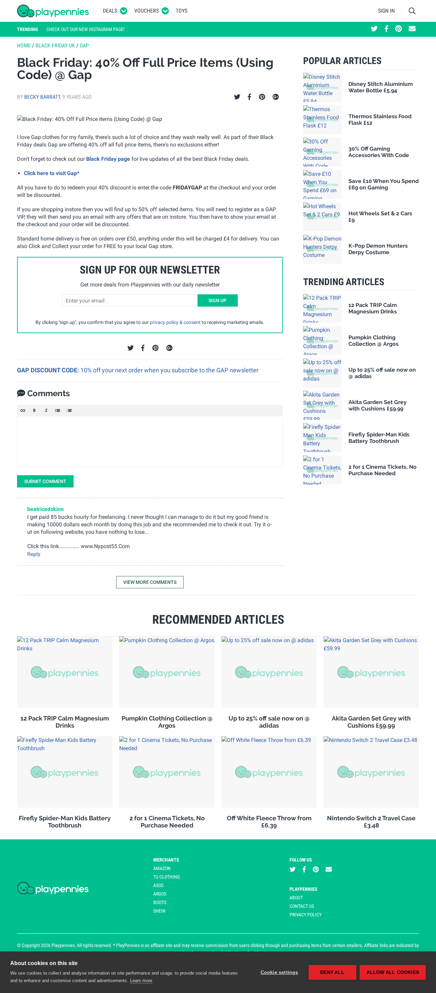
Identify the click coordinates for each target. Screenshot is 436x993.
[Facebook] (249, 97)
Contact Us (302, 906)
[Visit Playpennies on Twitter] (374, 29)
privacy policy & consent (175, 322)
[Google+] (276, 97)
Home (24, 45)
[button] (23, 410)
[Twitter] (237, 97)
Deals (110, 10)
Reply (34, 554)
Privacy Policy (306, 914)
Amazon (162, 868)
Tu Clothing (166, 877)
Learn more (141, 980)
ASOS (158, 885)
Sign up (217, 300)
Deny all (332, 972)
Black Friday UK (55, 45)
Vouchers (146, 10)
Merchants (166, 860)
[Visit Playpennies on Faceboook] (386, 29)
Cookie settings (279, 972)
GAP (84, 45)
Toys (181, 10)
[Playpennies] (53, 11)
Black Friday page (108, 159)
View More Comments (149, 582)
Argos (159, 894)
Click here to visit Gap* (51, 173)
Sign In (386, 10)
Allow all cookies (393, 972)
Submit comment (45, 481)
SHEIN (159, 911)
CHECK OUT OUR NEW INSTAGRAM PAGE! (85, 29)
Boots (159, 902)
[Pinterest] (262, 97)
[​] (150, 441)
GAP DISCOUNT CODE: (48, 370)
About (296, 897)
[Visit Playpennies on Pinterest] (398, 29)
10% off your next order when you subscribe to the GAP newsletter (169, 370)
